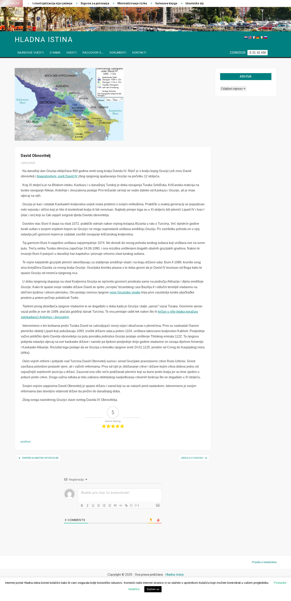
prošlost (25, 441)
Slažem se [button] (153, 589)
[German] (257, 37)
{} (131, 505)
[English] (249, 37)
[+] (137, 505)
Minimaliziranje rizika (122, 3)
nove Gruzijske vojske (125, 292)
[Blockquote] (115, 505)
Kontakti (139, 52)
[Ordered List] (104, 505)
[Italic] (87, 505)
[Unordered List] (109, 505)
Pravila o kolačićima (264, 562)
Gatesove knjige (156, 3)
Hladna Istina (174, 574)
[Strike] (98, 505)
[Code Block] (121, 505)
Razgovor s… (93, 52)
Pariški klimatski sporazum (40, 458)
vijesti (71, 52)
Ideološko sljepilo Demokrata (196, 3)
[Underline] (93, 505)
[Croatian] (245, 37)
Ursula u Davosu (192, 458)
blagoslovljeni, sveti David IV (57, 176)
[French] (253, 37)
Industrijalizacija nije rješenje (42, 3)
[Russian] (265, 37)
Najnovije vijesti (31, 52)
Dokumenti (118, 52)
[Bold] (82, 505)
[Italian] (261, 37)
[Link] (126, 505)
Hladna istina (44, 39)
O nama (55, 52)
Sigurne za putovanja (85, 3)
